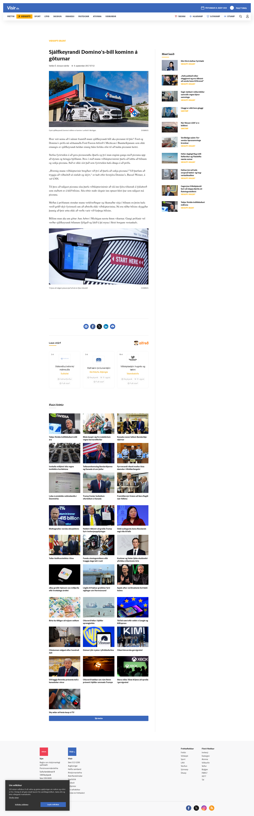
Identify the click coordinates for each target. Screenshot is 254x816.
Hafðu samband (74, 769)
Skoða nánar (14, 798)
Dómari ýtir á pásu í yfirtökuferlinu (98, 650)
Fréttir (183, 753)
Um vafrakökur (74, 790)
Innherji (205, 753)
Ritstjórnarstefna (75, 773)
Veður (204, 766)
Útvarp (183, 773)
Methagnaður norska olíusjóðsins (64, 529)
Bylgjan (205, 770)
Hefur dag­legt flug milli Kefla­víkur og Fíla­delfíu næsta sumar (191, 156)
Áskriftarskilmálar (75, 776)
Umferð (71, 783)
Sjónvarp (184, 770)
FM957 (204, 773)
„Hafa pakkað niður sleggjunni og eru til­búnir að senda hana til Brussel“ (192, 78)
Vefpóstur (72, 786)
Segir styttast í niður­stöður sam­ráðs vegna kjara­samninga (193, 94)
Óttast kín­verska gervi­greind (129, 650)
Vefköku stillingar (21, 805)
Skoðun (184, 766)
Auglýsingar (73, 766)
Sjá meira (99, 719)
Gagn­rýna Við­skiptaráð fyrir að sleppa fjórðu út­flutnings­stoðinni (192, 189)
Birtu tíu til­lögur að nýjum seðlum (64, 621)
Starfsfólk (72, 780)
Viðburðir (206, 763)
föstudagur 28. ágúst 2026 (216, 8)
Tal (203, 780)
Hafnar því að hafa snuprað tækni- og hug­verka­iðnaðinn (191, 173)
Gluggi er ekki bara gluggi (192, 108)
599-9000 (48, 778)
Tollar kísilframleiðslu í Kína (61, 559)
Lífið (183, 763)
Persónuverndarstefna (49, 769)
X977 (204, 776)
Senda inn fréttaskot (76, 793)
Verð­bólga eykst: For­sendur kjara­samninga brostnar (191, 140)
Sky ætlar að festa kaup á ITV (61, 713)
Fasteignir (206, 756)
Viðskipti (184, 756)
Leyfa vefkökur (53, 805)
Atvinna (205, 759)
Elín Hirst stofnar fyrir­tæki (192, 61)
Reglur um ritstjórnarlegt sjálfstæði (50, 764)
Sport (183, 759)
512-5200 (76, 763)
